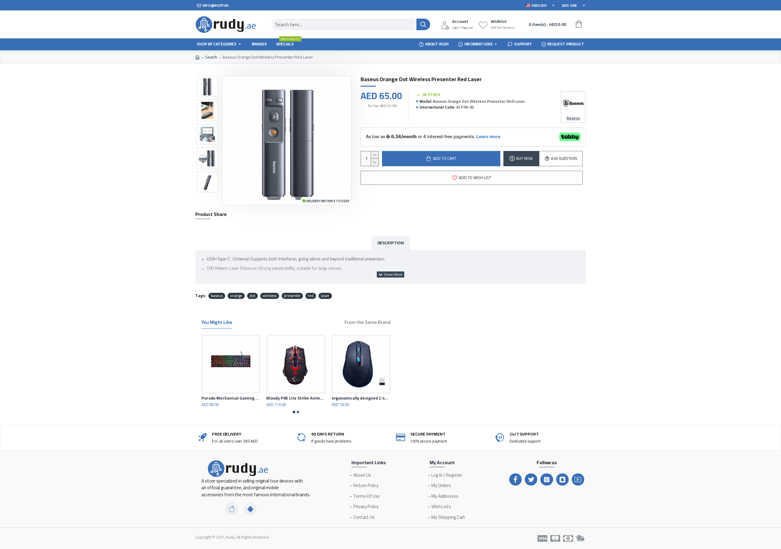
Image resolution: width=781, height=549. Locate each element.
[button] (294, 412)
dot (252, 296)
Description (390, 243)
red (311, 296)
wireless (270, 296)
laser (325, 296)
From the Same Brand (367, 323)
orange (236, 296)
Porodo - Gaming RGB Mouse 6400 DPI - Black (353, 398)
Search (211, 57)
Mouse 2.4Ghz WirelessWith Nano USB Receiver (223, 398)
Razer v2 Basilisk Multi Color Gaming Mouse (288, 398)
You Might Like (216, 323)
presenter (292, 296)
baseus (217, 296)
